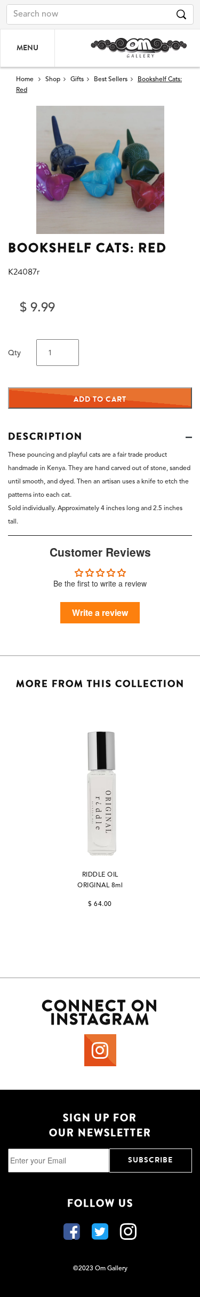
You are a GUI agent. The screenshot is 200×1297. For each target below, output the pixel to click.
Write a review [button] (100, 612)
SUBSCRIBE (150, 1160)
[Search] (181, 14)
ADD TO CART (100, 399)
